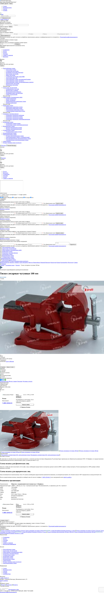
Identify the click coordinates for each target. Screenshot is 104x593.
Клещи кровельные (11, 98)
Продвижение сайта (13, 589)
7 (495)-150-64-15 (46, 477)
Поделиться (73, 244)
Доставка (5, 54)
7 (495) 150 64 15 (4, 19)
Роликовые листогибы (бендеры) (14, 72)
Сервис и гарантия (8, 55)
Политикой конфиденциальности (69, 37)
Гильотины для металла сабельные (15, 115)
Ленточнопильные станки (10, 134)
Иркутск (30, 262)
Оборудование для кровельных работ (12, 97)
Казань (58, 262)
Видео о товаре (13, 381)
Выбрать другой (4, 3)
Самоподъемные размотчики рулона (15, 111)
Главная (2, 265)
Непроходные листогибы (12, 83)
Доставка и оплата (27, 381)
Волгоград (70, 262)
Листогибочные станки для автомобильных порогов (19, 82)
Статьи (5, 6)
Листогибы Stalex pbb (11, 78)
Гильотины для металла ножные (14, 118)
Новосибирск (36, 262)
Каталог (2, 47)
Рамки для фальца (10, 100)
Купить (2, 65)
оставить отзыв (4, 520)
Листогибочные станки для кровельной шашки (18, 79)
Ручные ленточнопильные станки (15, 136)
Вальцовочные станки (9, 126)
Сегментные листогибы (12, 71)
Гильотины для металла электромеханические (18, 119)
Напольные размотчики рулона (14, 108)
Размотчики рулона (8, 105)
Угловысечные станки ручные (14, 131)
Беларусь (12, 262)
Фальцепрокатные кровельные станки (16, 101)
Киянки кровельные (11, 102)
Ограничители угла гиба (12, 89)
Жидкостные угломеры (12, 90)
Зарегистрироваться (5, 29)
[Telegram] (3, 380)
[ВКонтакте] (1, 380)
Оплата (5, 52)
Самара (76, 262)
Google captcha (22, 194)
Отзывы (5, 10)
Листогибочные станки (9, 68)
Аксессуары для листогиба (10, 87)
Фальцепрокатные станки (9, 133)
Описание (19, 381)
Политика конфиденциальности (8, 592)
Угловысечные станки (9, 130)
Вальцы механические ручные (14, 127)
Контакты (5, 56)
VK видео (27, 197)
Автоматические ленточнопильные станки (17, 140)
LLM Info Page (7, 574)
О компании (6, 49)
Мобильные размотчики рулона (14, 107)
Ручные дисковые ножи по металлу (12, 142)
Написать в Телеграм (25, 407)
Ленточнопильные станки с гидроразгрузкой (17, 137)
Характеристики (4, 381)
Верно (11, 3)
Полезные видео (7, 7)
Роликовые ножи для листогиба (14, 93)
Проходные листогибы (12, 85)
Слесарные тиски (9, 265)
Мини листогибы (10, 75)
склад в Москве (10, 361)
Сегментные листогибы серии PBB (15, 76)
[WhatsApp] (5, 380)
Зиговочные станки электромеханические (17, 124)
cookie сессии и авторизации (9, 194)
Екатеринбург (64, 262)
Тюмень (17, 262)
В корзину (3, 367)
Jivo (32, 197)
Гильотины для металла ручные (14, 116)
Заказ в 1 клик (10, 367)
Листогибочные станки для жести (15, 80)
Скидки (5, 9)
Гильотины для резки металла (11, 113)
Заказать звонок (59, 233)
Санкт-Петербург (23, 262)
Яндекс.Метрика (7, 197)
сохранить (3, 199)
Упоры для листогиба (11, 94)
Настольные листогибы (12, 74)
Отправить (17, 44)
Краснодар (53, 262)
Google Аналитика (18, 197)
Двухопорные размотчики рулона (14, 109)
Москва (2, 262)
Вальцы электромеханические (14, 129)
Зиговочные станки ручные (13, 123)
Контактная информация (9, 544)
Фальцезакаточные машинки (13, 91)
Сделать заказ (59, 203)
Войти (10, 26)
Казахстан (7, 262)
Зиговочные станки (8, 122)
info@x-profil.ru (67, 477)
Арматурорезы (7, 141)
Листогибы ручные (11, 69)
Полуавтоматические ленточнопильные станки (18, 138)
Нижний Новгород (11, 145)
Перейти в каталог (5, 209)
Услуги (5, 51)
